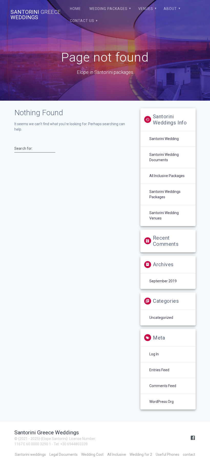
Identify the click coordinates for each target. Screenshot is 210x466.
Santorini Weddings (35, 14)
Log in (154, 354)
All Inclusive (116, 454)
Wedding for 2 (141, 454)
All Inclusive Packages (167, 176)
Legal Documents (63, 454)
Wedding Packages (108, 9)
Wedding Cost (92, 454)
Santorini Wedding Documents (164, 157)
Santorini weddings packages (165, 194)
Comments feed (162, 386)
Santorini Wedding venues (164, 215)
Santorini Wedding (164, 139)
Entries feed (159, 370)
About (170, 9)
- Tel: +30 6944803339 (70, 444)
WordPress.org (161, 402)
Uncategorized (161, 318)
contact (189, 454)
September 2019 (163, 281)
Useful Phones (167, 454)
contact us (82, 21)
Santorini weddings (30, 454)
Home (75, 9)
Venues (145, 9)
